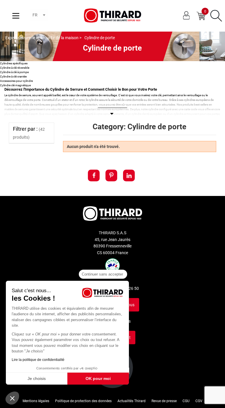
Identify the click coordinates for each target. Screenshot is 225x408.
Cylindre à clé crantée (13, 76)
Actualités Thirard (131, 401)
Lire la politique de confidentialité (38, 360)
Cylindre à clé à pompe (14, 72)
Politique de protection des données (83, 401)
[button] (12, 398)
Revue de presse (164, 401)
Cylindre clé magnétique (15, 85)
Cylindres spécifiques (14, 63)
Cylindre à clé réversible (14, 67)
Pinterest (111, 175)
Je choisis (37, 378)
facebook (94, 175)
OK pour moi (98, 378)
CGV (198, 401)
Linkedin (129, 175)
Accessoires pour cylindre (16, 80)
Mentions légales (36, 401)
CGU (186, 401)
